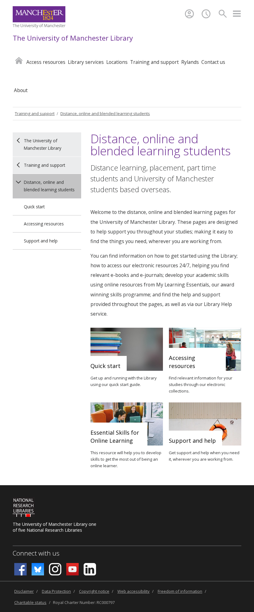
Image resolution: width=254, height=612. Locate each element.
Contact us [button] (213, 62)
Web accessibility (133, 591)
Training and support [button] (154, 62)
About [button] (21, 90)
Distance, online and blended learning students (105, 113)
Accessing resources (44, 224)
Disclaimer (24, 591)
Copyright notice (94, 591)
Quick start (34, 207)
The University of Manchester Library (73, 37)
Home (19, 60)
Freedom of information (180, 591)
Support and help (41, 241)
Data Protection (56, 591)
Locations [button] (117, 62)
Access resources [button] (45, 62)
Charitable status (30, 602)
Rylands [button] (190, 62)
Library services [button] (86, 62)
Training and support (35, 113)
